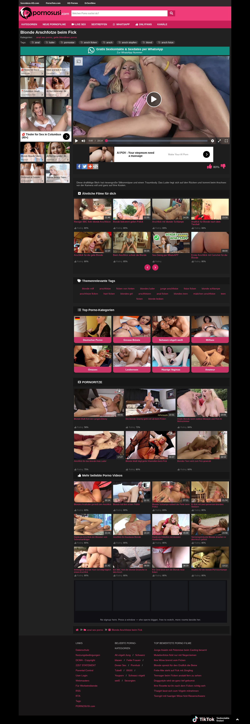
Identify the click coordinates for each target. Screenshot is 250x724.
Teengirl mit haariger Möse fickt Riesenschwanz (179, 696)
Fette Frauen (134, 660)
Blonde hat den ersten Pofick (126, 504)
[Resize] (219, 140)
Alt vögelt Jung (123, 655)
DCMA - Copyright (85, 660)
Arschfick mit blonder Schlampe (168, 221)
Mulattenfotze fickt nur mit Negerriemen (175, 655)
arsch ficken (90, 42)
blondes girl (126, 293)
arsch (109, 42)
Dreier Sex (120, 665)
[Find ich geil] (209, 167)
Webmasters (82, 680)
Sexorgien (129, 680)
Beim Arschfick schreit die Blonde (129, 255)
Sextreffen (99, 24)
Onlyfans (145, 24)
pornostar (68, 42)
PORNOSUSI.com (85, 706)
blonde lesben (155, 298)
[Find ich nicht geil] (223, 167)
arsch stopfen (129, 42)
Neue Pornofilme (54, 24)
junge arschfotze (169, 288)
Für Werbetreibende (86, 685)
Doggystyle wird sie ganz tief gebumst (174, 680)
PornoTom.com (53, 3)
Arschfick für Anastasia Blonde (127, 537)
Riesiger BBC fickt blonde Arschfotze (92, 221)
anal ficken (162, 293)
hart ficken (109, 293)
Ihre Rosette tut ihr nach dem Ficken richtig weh (179, 685)
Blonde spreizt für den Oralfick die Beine (175, 665)
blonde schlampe (211, 288)
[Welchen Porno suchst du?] (171, 13)
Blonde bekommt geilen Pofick (128, 221)
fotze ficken (190, 288)
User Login (81, 675)
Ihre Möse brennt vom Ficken (170, 660)
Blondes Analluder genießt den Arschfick (92, 504)
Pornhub (135, 665)
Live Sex (80, 24)
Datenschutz (82, 650)
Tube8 (118, 670)
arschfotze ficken (89, 293)
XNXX (129, 670)
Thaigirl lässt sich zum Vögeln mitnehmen (176, 690)
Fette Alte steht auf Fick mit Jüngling (173, 670)
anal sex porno (44, 37)
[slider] (156, 140)
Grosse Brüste (131, 340)
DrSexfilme (90, 3)
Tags (78, 701)
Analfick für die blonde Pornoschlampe (209, 570)
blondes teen (181, 293)
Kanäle (162, 24)
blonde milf (88, 288)
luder (51, 42)
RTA (78, 696)
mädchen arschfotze (204, 293)
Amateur (210, 369)
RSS (78, 690)
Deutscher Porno (93, 340)
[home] (77, 629)
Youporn (119, 675)
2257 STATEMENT (86, 665)
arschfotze (105, 288)
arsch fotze (167, 42)
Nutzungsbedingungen (88, 655)
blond (148, 42)
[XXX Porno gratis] (44, 19)
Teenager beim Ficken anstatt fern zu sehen (177, 675)
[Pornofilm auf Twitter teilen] (84, 166)
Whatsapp (123, 24)
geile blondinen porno (65, 37)
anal (37, 42)
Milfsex (210, 340)
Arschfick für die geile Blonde (88, 255)
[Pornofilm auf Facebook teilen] (79, 166)
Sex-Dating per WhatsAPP (165, 255)
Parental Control (84, 670)
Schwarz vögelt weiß (171, 340)
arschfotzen (144, 293)
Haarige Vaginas (171, 369)
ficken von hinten (125, 288)
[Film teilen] (90, 166)
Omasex (92, 369)
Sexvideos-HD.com (29, 3)
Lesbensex (132, 369)
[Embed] (95, 166)
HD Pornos (72, 3)
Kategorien (29, 24)
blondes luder (147, 288)
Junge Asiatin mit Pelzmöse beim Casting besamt (180, 650)
